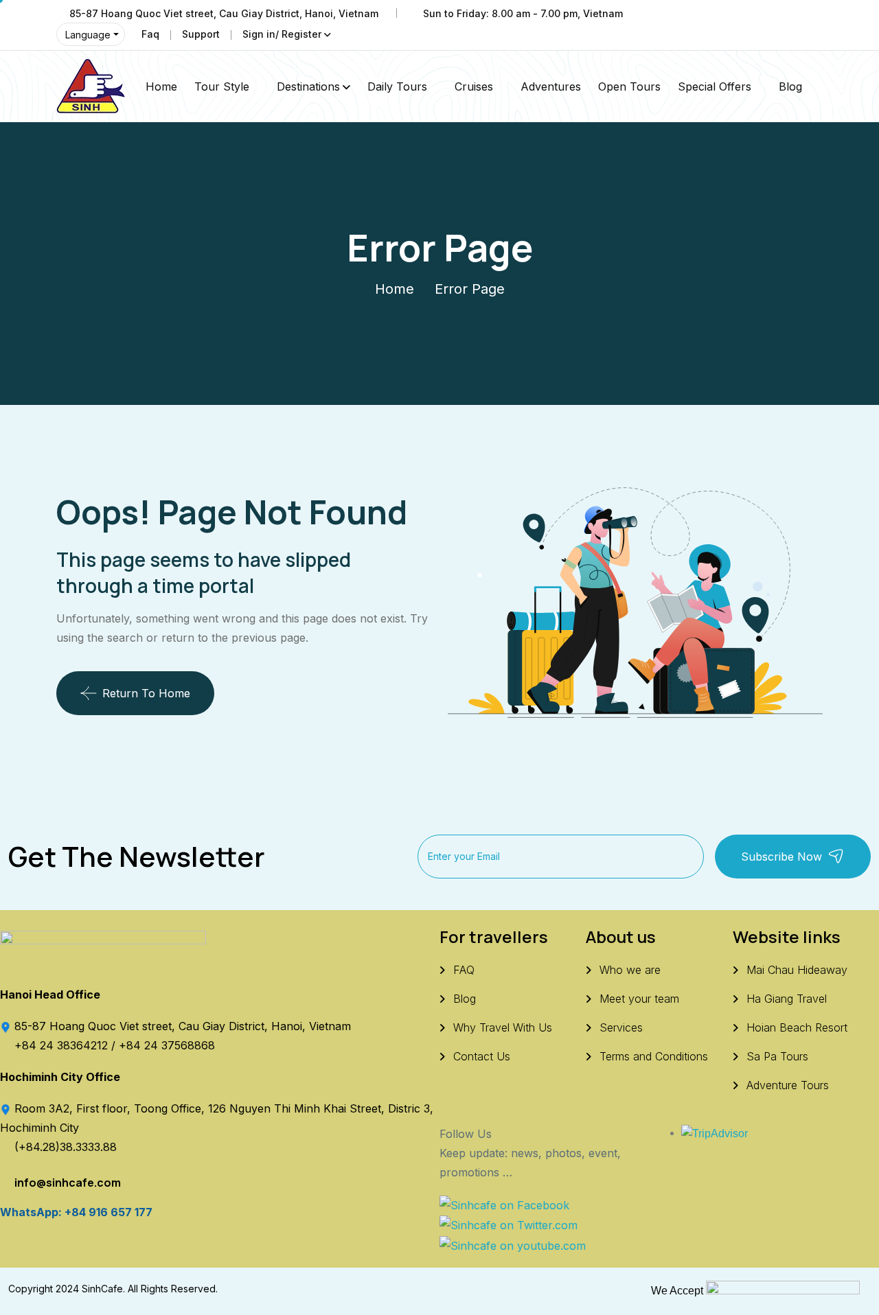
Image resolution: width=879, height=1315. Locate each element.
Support (201, 34)
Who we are (630, 970)
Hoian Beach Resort (796, 1027)
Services (621, 1027)
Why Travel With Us (502, 1027)
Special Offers (714, 86)
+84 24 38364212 (62, 1045)
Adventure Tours (787, 1085)
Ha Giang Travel (786, 998)
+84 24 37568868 (167, 1045)
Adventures (551, 86)
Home (161, 86)
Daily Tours (397, 86)
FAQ (464, 970)
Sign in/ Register (281, 34)
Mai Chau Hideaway (796, 970)
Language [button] (88, 34)
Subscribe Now (781, 856)
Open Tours (629, 86)
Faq (150, 34)
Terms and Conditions (654, 1056)
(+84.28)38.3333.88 (65, 1147)
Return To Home (146, 693)
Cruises (474, 86)
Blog (790, 86)
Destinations (308, 86)
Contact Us (481, 1056)
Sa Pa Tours (777, 1056)
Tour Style (221, 86)
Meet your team (639, 998)
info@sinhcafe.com (67, 1182)
